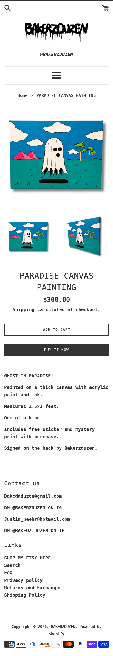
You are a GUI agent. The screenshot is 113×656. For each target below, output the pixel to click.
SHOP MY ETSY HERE (27, 558)
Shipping (24, 309)
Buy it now (56, 350)
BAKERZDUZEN (63, 626)
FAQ (8, 572)
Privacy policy (23, 580)
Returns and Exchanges (33, 587)
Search (12, 565)
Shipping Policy (24, 595)
